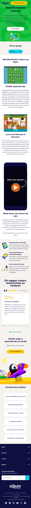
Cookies (23, 493)
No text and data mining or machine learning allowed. (16, 497)
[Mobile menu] (29, 3)
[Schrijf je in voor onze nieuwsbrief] (27, 477)
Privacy (17, 493)
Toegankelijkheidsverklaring (16, 499)
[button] (13, 328)
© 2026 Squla (16, 494)
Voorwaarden (9, 493)
